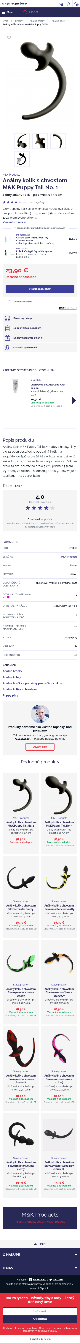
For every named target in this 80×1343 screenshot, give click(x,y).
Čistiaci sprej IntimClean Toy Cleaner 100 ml (32, 239)
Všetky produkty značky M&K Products (40, 1221)
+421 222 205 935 (25, 738)
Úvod (5, 21)
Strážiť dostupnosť (40, 288)
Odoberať (40, 1319)
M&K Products (11, 174)
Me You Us (22, 248)
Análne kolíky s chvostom (20, 689)
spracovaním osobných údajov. (40, 1330)
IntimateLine (23, 234)
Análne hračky (37, 21)
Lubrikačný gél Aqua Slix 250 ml (34, 251)
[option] (40, 393)
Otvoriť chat (40, 746)
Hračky (19, 21)
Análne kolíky (58, 21)
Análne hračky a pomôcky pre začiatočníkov (32, 683)
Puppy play (10, 695)
